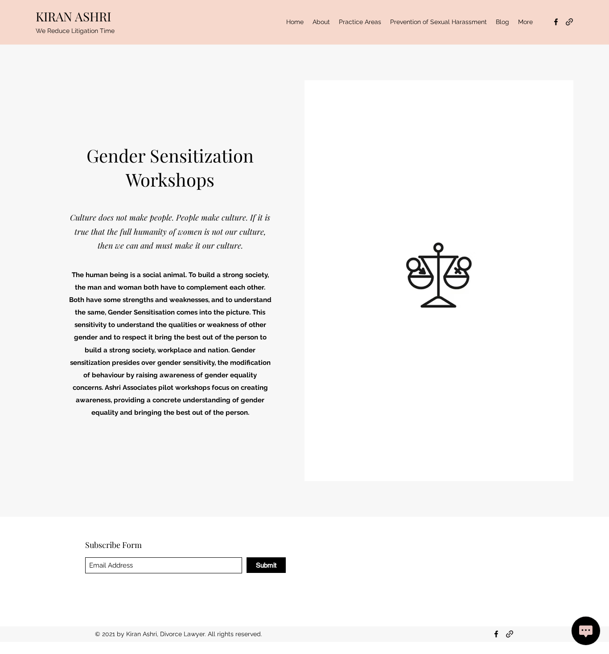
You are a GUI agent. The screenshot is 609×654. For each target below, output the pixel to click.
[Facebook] (555, 21)
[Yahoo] (569, 21)
